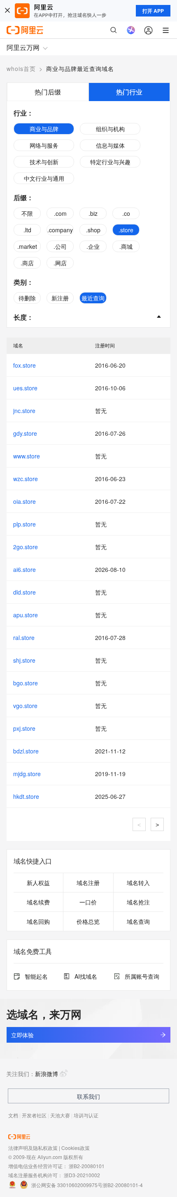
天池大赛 (60, 1115)
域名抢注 (138, 902)
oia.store (24, 501)
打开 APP (153, 10)
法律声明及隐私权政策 (33, 1147)
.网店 (60, 263)
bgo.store (25, 683)
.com (60, 213)
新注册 (60, 298)
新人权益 (38, 882)
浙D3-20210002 (82, 1174)
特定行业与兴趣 (110, 162)
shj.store (24, 660)
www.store (26, 456)
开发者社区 (34, 1115)
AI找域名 (86, 976)
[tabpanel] (88, 214)
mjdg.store (27, 774)
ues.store (25, 388)
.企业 (93, 246)
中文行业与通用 (44, 178)
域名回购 (38, 921)
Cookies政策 (75, 1147)
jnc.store (24, 410)
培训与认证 (86, 1115)
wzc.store (25, 479)
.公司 (60, 246)
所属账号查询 (142, 976)
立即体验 (22, 1035)
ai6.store (24, 569)
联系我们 (88, 1096)
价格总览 (88, 921)
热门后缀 (48, 92)
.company (60, 230)
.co (126, 213)
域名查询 (138, 921)
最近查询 (93, 298)
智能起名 (36, 976)
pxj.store (24, 728)
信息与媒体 (110, 145)
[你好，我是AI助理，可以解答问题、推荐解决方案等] (131, 30)
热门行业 (129, 92)
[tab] (47, 92)
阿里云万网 (23, 47)
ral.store (24, 637)
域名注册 (88, 882)
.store (126, 230)
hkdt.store (26, 796)
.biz (93, 213)
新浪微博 (46, 1074)
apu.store (25, 615)
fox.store (24, 365)
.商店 (27, 263)
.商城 (126, 246)
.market (27, 246)
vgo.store (25, 705)
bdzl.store (26, 751)
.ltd (27, 230)
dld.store (24, 592)
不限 (27, 213)
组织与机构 (110, 129)
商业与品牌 (44, 129)
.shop (93, 230)
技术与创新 (44, 162)
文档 (13, 1115)
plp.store (24, 524)
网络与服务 (44, 145)
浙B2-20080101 (87, 1165)
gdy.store (25, 433)
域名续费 (38, 902)
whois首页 (21, 68)
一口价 (88, 902)
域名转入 (138, 882)
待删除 (27, 298)
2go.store (25, 547)
